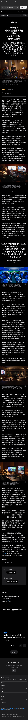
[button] (10, 7)
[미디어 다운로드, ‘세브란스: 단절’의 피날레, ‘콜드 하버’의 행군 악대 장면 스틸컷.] (25, 284)
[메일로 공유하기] (7, 93)
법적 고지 (21, 716)
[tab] (12, 191)
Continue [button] (23, 7)
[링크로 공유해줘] (10, 93)
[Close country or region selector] (26, 2)
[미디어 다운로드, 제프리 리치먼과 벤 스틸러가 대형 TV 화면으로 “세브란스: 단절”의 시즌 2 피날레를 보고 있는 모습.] (25, 386)
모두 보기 (14, 652)
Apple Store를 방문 (10, 708)
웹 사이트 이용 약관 (11, 716)
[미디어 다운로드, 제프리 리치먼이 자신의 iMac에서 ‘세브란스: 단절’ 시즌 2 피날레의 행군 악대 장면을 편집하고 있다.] (25, 482)
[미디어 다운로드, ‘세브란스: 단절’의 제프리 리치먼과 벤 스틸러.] (25, 80)
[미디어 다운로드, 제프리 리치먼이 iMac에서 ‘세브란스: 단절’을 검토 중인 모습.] (25, 184)
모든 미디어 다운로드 (11, 581)
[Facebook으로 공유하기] (2, 93)
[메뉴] (26, 12)
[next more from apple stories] (24, 645)
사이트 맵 (2, 718)
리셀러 (17, 708)
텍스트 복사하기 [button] (10, 572)
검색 (25, 15)
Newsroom (4, 15)
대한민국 (2, 712)
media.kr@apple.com (7, 600)
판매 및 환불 (17, 716)
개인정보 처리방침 (4, 716)
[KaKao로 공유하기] (5, 93)
